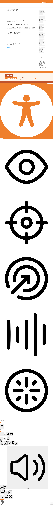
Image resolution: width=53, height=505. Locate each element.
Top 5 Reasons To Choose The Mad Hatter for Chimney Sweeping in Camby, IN (42, 57)
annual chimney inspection (42, 12)
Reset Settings (1, 499)
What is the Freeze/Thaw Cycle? (14, 17)
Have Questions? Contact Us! (26, 72)
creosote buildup (41, 34)
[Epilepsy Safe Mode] (0, 419)
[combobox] (23, 83)
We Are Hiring (9, 75)
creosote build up (41, 35)
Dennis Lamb (9, 10)
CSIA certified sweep (41, 36)
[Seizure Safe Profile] (0, 251)
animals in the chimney (41, 11)
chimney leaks (40, 26)
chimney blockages (41, 19)
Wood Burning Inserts (41, 52)
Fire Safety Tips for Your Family (14, 32)
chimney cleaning (41, 21)
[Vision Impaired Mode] (0, 195)
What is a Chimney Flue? (12, 9)
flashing (40, 42)
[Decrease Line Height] (0, 431)
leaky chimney (40, 44)
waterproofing (40, 51)
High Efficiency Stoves (41, 43)
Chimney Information (17, 41)
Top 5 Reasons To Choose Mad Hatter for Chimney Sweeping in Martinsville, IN (42, 62)
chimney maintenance (41, 27)
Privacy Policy (37, 81)
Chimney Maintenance (18, 25)
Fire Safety (16, 33)
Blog (20, 79)
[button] (47, 83)
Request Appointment (44, 1)
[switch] (0, 195)
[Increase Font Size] (0, 422)
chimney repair (40, 28)
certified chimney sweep (41, 18)
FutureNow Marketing (31, 81)
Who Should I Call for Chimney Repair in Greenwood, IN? (41, 65)
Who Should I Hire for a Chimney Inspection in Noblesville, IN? (42, 59)
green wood (43, 42)
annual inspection (41, 13)
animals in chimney (41, 10)
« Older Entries (9, 47)
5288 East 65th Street (22, 77)
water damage (40, 50)
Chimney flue (16, 10)
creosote (44, 33)
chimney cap (40, 20)
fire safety (44, 41)
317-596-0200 (34, 0)
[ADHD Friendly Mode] (0, 307)
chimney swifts (40, 33)
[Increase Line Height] (0, 429)
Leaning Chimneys (11, 40)
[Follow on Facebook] (35, 78)
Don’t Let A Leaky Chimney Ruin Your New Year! (17, 24)
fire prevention (40, 41)
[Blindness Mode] (0, 363)
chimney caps (44, 20)
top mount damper (41, 49)
